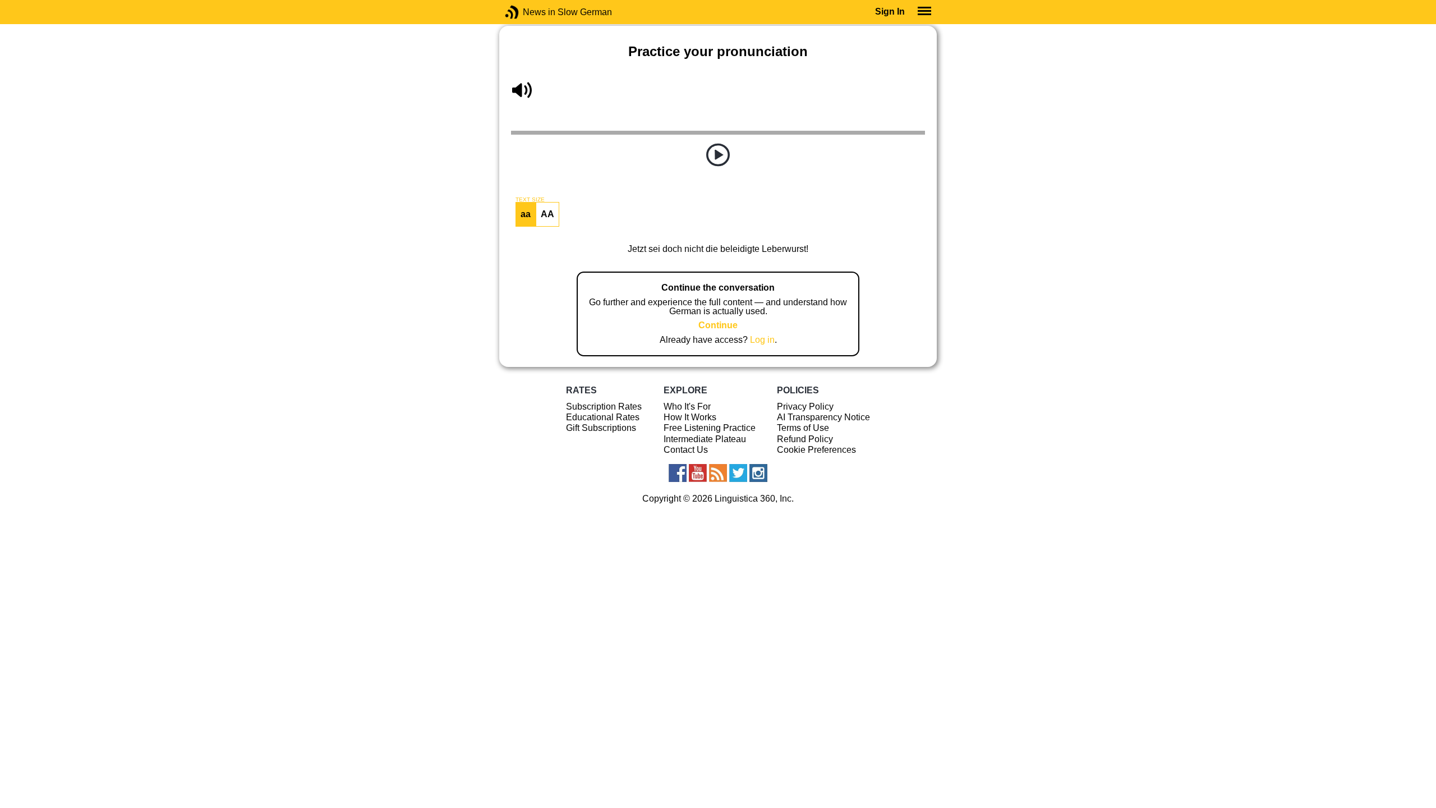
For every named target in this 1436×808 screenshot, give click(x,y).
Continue (718, 325)
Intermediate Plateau (705, 439)
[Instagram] (758, 473)
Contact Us (686, 449)
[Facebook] (678, 473)
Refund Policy (805, 439)
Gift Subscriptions (601, 428)
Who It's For (687, 406)
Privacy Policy (805, 406)
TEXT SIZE (530, 200)
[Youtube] (698, 473)
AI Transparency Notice (823, 417)
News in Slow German (529, 12)
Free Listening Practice (710, 428)
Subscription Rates (604, 406)
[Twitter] (738, 473)
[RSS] (718, 473)
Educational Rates (602, 417)
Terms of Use (803, 428)
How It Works (690, 417)
